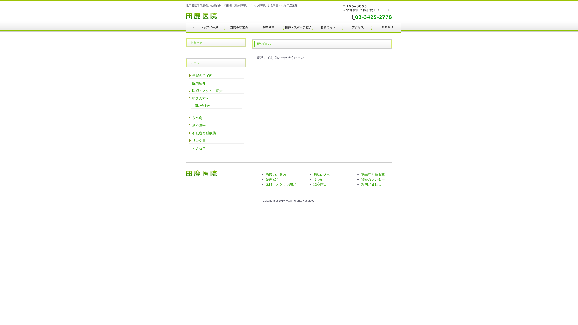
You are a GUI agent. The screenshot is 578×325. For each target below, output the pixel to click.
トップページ (210, 28)
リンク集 (199, 140)
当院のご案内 (202, 75)
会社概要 (386, 28)
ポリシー (356, 28)
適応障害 (199, 125)
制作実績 (298, 28)
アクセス (199, 148)
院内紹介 (199, 83)
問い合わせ (202, 105)
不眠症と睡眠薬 (204, 133)
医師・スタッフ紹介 (207, 91)
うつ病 (197, 118)
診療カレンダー (373, 179)
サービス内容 (268, 28)
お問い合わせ (371, 184)
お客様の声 (327, 28)
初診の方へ (200, 98)
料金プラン (239, 28)
